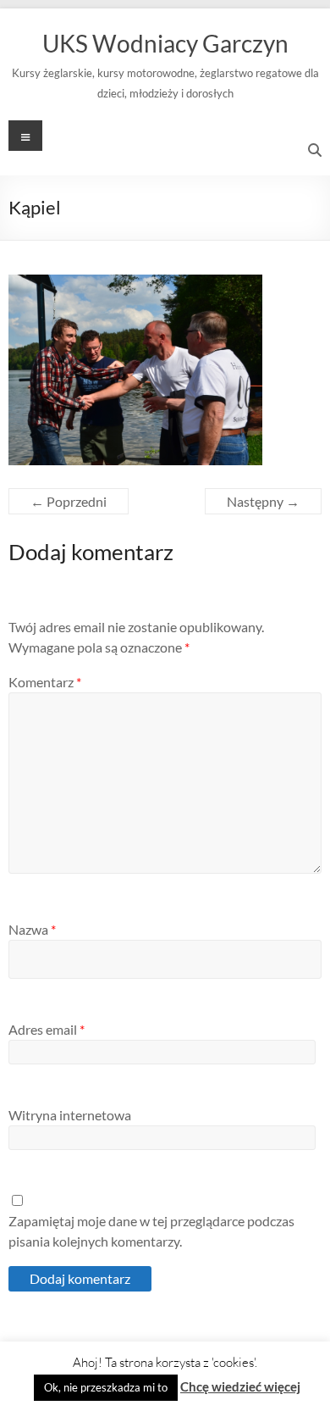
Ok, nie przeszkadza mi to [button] (106, 1387)
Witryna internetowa (69, 1115)
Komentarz (44, 682)
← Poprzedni (68, 501)
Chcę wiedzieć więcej (240, 1386)
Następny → (263, 501)
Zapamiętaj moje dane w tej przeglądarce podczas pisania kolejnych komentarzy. (151, 1231)
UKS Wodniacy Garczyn (165, 43)
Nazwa (32, 929)
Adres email (46, 1029)
